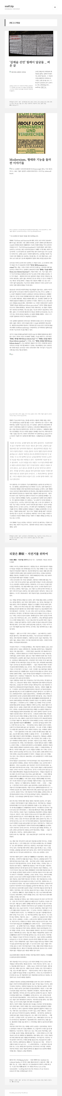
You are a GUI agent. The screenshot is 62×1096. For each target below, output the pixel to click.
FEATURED (30, 536)
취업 (45, 103)
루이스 (48, 536)
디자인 (44, 536)
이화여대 (30, 103)
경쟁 (31, 102)
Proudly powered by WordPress (19, 1093)
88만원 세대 (27, 102)
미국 (15, 537)
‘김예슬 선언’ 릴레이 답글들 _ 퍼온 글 (30, 63)
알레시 (18, 537)
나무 (28, 1080)
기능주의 (39, 536)
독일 (30, 1080)
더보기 (43, 87)
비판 (12, 103)
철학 (42, 103)
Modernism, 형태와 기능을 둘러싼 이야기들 (30, 161)
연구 (23, 103)
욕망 (26, 103)
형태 (42, 537)
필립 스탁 (35, 537)
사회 (15, 103)
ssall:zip (9, 6)
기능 (35, 536)
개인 (25, 1080)
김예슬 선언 (43, 102)
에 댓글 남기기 (14, 105)
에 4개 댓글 (14, 539)
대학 (48, 102)
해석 (39, 537)
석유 (35, 1080)
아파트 (38, 1080)
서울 (20, 103)
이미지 (25, 537)
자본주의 (35, 103)
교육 (38, 102)
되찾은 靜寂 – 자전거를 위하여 (29, 554)
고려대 (35, 102)
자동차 (45, 1080)
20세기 (25, 536)
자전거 (49, 1080)
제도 (39, 103)
